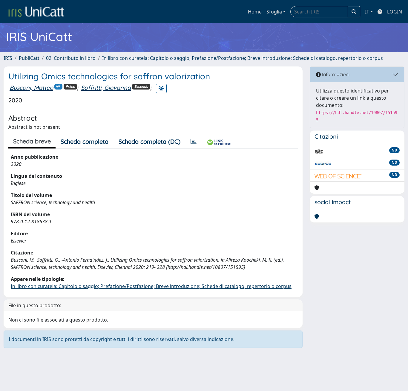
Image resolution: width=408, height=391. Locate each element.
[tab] (193, 141)
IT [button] (367, 11)
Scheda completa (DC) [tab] (149, 141)
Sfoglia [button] (274, 11)
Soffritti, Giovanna (106, 87)
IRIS (8, 58)
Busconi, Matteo (31, 87)
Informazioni (335, 74)
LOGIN (394, 11)
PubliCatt (29, 58)
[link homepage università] (36, 11)
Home (255, 11)
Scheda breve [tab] (32, 141)
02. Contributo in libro (71, 58)
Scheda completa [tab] (84, 141)
